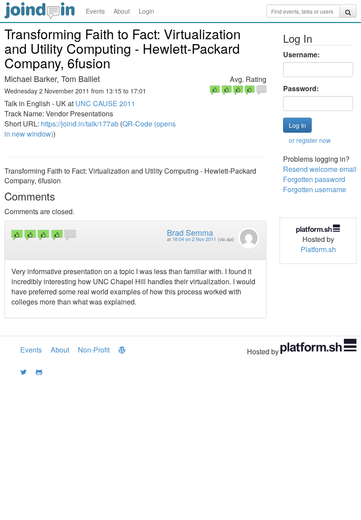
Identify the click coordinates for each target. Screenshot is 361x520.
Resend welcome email (320, 169)
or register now (310, 140)
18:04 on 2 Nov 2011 (194, 239)
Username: (301, 54)
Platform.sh (318, 249)
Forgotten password (314, 179)
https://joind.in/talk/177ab (79, 124)
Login (146, 11)
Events (95, 11)
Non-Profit (94, 350)
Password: (301, 88)
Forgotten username (314, 189)
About (122, 11)
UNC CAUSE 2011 (105, 103)
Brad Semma (190, 232)
